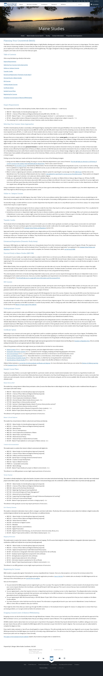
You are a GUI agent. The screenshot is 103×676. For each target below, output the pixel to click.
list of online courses (21, 166)
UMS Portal (78, 172)
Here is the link (58, 576)
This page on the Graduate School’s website (16, 637)
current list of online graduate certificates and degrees (34, 363)
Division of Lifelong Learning (90, 363)
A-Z (74, 1)
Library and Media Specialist (15, 356)
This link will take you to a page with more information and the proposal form (38, 278)
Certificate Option (9, 88)
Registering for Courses (10, 94)
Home (22, 36)
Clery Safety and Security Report (65, 664)
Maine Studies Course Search (35, 36)
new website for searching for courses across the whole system (64, 174)
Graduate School (12, 365)
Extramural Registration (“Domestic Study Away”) (17, 75)
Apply (25, 664)
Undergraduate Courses (10, 84)
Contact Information (58, 36)
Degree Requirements (10, 61)
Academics (44, 4)
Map (85, 1)
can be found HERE (69, 249)
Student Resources (32, 664)
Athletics (63, 4)
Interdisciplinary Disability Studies (16, 358)
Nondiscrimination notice (43, 664)
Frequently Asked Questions (74, 36)
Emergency (76, 664)
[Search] (88, 4)
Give (82, 1)
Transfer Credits (8, 71)
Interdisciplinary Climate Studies (16, 360)
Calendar (78, 1)
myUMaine (96, 1)
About (21, 4)
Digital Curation (11, 349)
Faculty (48, 36)
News (88, 1)
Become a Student (32, 4)
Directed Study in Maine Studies (13, 78)
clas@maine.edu (58, 649)
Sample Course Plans (10, 91)
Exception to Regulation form (82, 341)
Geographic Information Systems (16, 351)
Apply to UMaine (69, 1)
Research (54, 4)
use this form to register (33, 578)
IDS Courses (7, 81)
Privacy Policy (54, 664)
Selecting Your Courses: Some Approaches (16, 65)
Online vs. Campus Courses (11, 68)
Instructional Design (12, 354)
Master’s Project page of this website (25, 304)
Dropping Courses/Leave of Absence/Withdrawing (18, 98)
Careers (91, 1)
